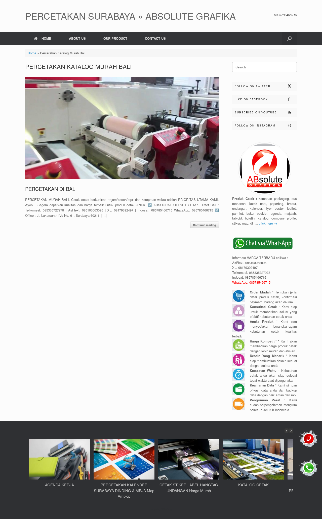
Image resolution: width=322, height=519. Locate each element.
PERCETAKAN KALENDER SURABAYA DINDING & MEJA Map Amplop (124, 490)
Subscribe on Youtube (256, 112)
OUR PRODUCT (115, 38)
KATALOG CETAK (253, 484)
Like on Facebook (251, 99)
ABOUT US (77, 38)
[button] (289, 38)
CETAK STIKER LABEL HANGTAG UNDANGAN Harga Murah (188, 487)
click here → (268, 223)
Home (32, 53)
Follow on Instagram (255, 125)
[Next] (291, 430)
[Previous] (287, 430)
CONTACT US (155, 38)
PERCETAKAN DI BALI (51, 188)
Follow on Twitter (252, 86)
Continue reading (204, 225)
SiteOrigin (167, 509)
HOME (46, 38)
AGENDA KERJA (59, 484)
